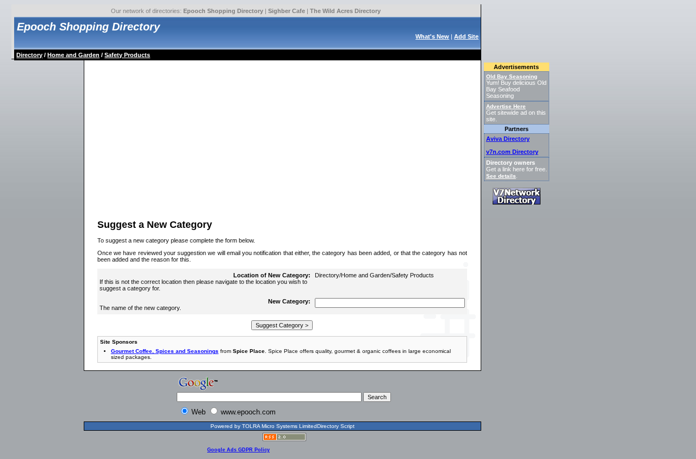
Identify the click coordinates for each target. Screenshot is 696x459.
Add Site (466, 36)
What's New (432, 36)
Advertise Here (506, 106)
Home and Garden (73, 55)
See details (501, 176)
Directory (29, 55)
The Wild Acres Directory (345, 11)
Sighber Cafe (286, 11)
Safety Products (127, 55)
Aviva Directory (508, 138)
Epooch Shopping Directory (223, 11)
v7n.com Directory (512, 151)
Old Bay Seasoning (511, 76)
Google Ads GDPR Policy (238, 449)
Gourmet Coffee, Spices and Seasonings (165, 351)
